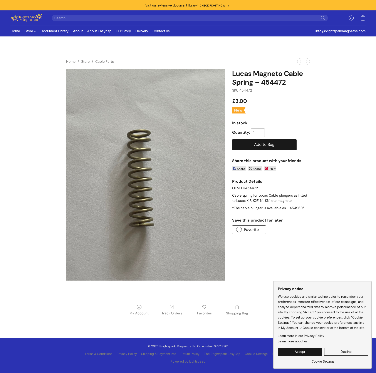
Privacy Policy (127, 354)
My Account (139, 313)
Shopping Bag (237, 313)
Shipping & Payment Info (158, 354)
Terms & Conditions (98, 354)
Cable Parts (104, 61)
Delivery (141, 31)
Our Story (123, 31)
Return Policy (190, 354)
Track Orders (171, 313)
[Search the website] (323, 18)
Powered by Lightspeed (188, 361)
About (78, 31)
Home (15, 31)
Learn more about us (292, 341)
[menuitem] (300, 61)
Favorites (204, 313)
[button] (26, 18)
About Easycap (99, 31)
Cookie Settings (256, 354)
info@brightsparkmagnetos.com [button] (341, 31)
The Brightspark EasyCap (222, 354)
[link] (215, 5)
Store (29, 31)
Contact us (161, 31)
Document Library (54, 31)
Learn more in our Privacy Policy (301, 336)
